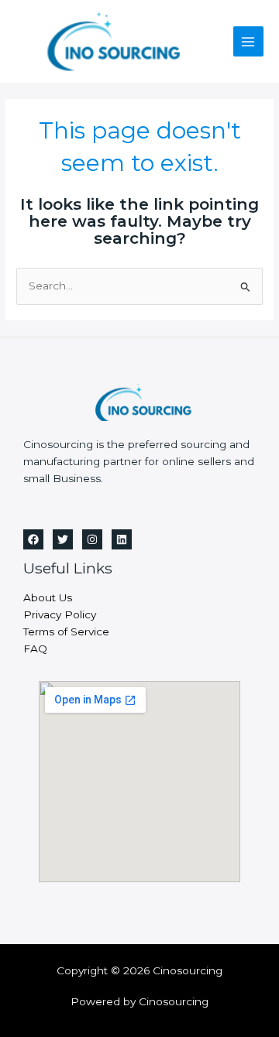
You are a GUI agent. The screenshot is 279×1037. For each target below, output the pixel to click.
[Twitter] (63, 539)
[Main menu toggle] (248, 41)
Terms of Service (66, 631)
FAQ (35, 648)
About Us (47, 597)
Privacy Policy (59, 614)
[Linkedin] (122, 539)
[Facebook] (33, 539)
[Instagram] (92, 539)
